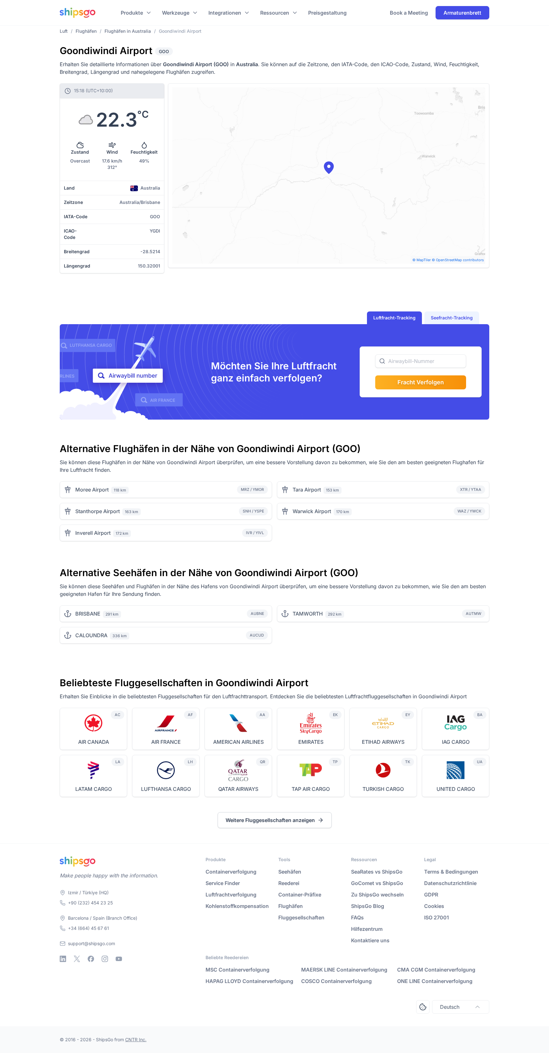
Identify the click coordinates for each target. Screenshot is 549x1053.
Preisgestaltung (327, 13)
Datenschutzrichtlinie (450, 883)
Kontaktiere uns (370, 940)
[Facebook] (91, 959)
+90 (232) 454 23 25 (90, 902)
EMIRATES (310, 742)
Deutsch (449, 1007)
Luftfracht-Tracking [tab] (394, 317)
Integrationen (224, 13)
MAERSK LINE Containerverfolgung (344, 969)
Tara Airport (307, 489)
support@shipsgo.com (91, 943)
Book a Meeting (409, 12)
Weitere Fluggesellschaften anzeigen (270, 820)
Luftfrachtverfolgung (231, 894)
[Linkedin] (63, 959)
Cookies (434, 906)
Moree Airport (92, 489)
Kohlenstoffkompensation (237, 906)
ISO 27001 (436, 917)
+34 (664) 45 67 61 (88, 928)
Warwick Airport (312, 511)
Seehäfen (289, 871)
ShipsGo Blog (367, 906)
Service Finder (223, 883)
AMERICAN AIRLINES (238, 742)
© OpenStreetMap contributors (458, 260)
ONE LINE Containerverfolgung (434, 981)
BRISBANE (87, 613)
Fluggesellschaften (301, 917)
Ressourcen (274, 13)
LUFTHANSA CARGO (166, 789)
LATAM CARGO (93, 789)
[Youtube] (119, 959)
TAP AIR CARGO (311, 789)
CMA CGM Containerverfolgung (436, 969)
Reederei (288, 883)
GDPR (431, 894)
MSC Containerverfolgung (237, 969)
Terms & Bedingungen (451, 871)
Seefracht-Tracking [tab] (452, 317)
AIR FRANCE (166, 742)
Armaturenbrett (462, 13)
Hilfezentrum (367, 929)
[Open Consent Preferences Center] (423, 1007)
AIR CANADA (93, 742)
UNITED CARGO (456, 789)
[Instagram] (105, 959)
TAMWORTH (308, 613)
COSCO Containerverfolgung (336, 981)
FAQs (357, 917)
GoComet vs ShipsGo (377, 883)
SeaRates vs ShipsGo (377, 871)
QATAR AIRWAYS (238, 789)
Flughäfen (290, 906)
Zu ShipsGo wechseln (377, 894)
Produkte (132, 13)
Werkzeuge (175, 13)
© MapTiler (421, 260)
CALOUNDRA (91, 635)
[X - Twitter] (77, 959)
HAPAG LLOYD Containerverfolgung (249, 981)
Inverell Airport (93, 533)
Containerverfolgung (231, 871)
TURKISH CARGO (383, 789)
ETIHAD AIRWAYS (383, 742)
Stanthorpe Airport (97, 511)
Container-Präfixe (299, 894)
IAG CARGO (456, 742)
